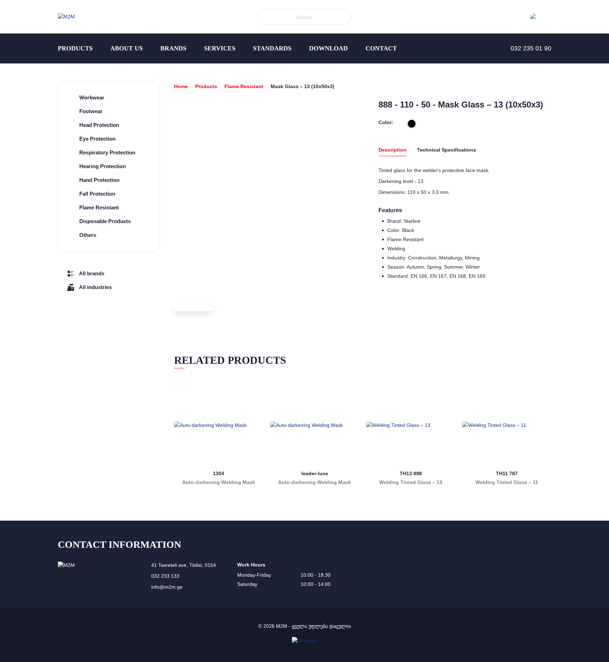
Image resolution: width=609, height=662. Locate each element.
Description (392, 150)
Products (75, 48)
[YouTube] (14, 134)
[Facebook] (14, 105)
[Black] (412, 124)
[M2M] (66, 16)
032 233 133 (165, 576)
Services (219, 48)
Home (181, 86)
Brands (173, 48)
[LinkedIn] (14, 120)
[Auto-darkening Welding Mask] (218, 425)
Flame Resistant (243, 86)
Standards (272, 48)
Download (328, 48)
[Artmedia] (305, 640)
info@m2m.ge (167, 587)
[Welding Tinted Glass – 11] (507, 425)
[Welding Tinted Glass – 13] (410, 425)
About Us (126, 48)
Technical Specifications (446, 150)
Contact (381, 48)
